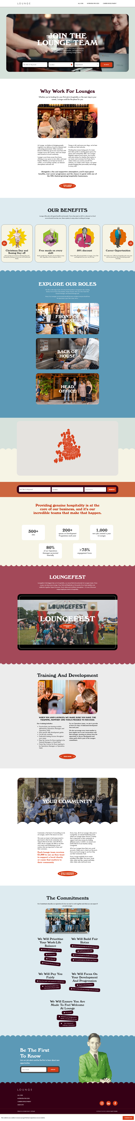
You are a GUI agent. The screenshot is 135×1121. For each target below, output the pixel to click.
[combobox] (49, 65)
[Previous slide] (4, 243)
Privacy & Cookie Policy (24, 1111)
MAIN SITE (21, 1105)
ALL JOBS (80, 3)
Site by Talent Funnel (112, 1111)
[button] (60, 456)
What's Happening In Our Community (67, 873)
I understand (128, 1118)
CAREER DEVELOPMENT (109, 3)
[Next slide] (130, 243)
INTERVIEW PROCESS (93, 3)
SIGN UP (53, 1069)
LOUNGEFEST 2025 (67, 626)
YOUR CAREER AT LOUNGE (67, 185)
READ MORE (67, 756)
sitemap (33, 1111)
